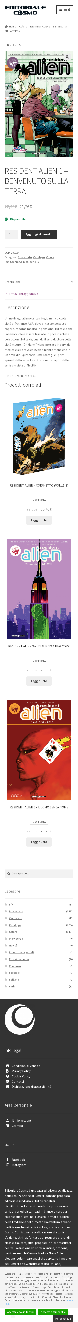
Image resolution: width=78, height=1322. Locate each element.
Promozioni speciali (21, 952)
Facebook (18, 1160)
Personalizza (63, 1318)
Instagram (19, 1165)
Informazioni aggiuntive (21, 294)
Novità (13, 945)
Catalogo (39, 257)
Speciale (14, 972)
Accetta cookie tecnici (20, 1312)
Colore (23, 26)
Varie (12, 986)
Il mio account (21, 1120)
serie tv (34, 262)
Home (12, 26)
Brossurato (25, 257)
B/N (11, 904)
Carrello (17, 1126)
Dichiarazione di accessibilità (31, 1086)
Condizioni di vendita (26, 1066)
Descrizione (13, 282)
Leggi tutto (39, 520)
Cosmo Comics (19, 262)
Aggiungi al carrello (39, 234)
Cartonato (15, 918)
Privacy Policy (21, 1071)
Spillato (14, 979)
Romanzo (15, 966)
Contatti (18, 1081)
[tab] (39, 282)
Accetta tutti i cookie (53, 1312)
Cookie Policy (21, 1076)
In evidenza (16, 938)
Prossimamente (19, 959)
